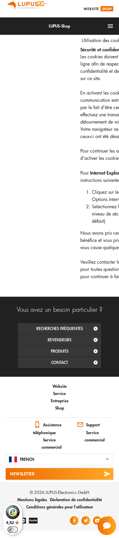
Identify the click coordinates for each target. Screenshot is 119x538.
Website (91, 8)
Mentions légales (32, 499)
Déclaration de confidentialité (76, 499)
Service (59, 393)
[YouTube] (97, 520)
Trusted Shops (11, 426)
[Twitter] (85, 520)
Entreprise (59, 400)
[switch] (13, 529)
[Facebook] (74, 520)
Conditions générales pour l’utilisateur (59, 507)
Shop (107, 8)
